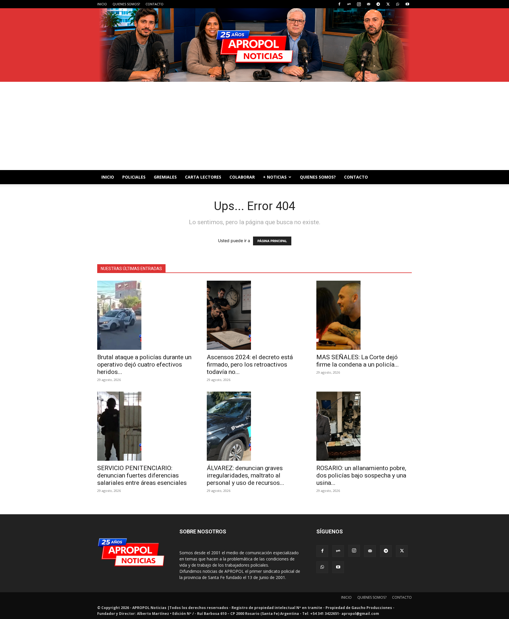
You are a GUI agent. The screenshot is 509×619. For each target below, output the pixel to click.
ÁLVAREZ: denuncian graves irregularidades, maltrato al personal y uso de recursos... (245, 475)
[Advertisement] (254, 126)
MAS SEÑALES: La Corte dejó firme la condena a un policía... (357, 361)
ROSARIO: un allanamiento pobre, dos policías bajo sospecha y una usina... (361, 475)
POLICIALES (134, 177)
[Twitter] (388, 4)
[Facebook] (339, 4)
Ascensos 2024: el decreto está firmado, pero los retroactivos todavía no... (250, 364)
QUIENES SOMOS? (126, 4)
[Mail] (368, 4)
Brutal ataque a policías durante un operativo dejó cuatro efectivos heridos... (144, 364)
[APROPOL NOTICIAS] (254, 45)
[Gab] (349, 4)
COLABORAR (242, 177)
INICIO (102, 4)
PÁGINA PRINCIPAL (272, 241)
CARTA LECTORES (203, 177)
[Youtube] (407, 4)
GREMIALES (165, 177)
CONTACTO (154, 4)
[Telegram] (378, 4)
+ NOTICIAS (275, 177)
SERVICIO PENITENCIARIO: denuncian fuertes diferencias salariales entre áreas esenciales (142, 475)
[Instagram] (358, 4)
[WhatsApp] (397, 4)
